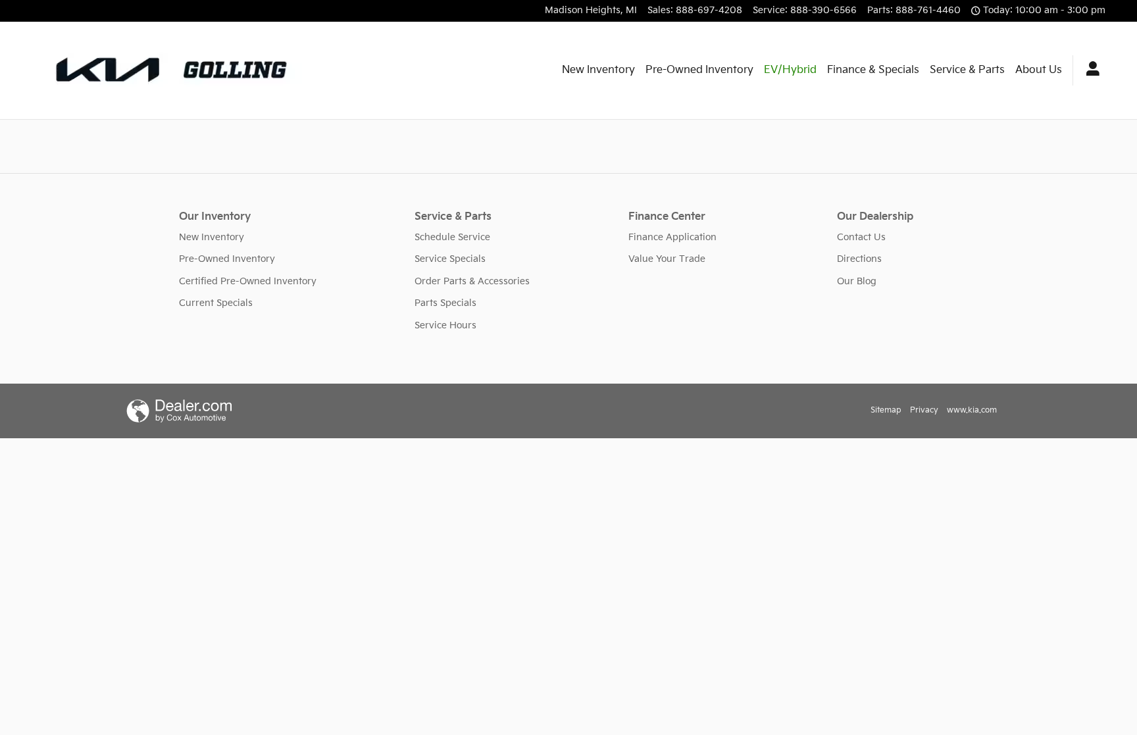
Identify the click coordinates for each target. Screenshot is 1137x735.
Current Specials (216, 303)
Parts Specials (445, 303)
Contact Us (861, 237)
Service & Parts (967, 70)
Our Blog (856, 281)
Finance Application (672, 237)
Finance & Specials (873, 70)
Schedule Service (452, 237)
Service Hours (445, 325)
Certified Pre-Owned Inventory (247, 281)
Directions (859, 259)
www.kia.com (972, 410)
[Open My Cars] (1089, 70)
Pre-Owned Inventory (699, 70)
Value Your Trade (666, 259)
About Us (1038, 70)
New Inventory (598, 70)
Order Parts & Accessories (472, 281)
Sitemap (886, 410)
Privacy (924, 410)
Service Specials (450, 259)
